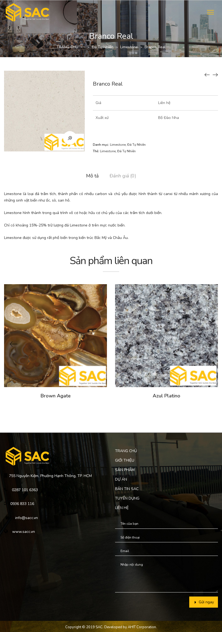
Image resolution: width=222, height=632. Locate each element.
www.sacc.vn (23, 531)
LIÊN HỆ (122, 507)
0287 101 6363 (25, 489)
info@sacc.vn (26, 517)
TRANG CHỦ (67, 47)
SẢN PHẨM (125, 469)
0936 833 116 (22, 503)
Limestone (129, 47)
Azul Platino (166, 396)
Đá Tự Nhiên (102, 47)
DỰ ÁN (121, 479)
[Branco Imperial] (207, 74)
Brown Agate (56, 396)
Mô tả (92, 176)
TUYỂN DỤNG (127, 498)
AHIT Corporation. (142, 627)
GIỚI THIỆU (124, 460)
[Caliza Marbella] (215, 74)
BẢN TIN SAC (127, 488)
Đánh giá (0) (123, 176)
